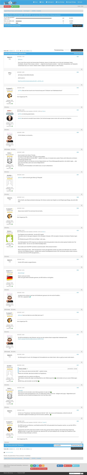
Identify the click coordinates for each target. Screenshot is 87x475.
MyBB (23, 472)
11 (22, 50)
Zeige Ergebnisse (77, 25)
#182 (78, 72)
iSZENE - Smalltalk (36, 10)
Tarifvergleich (50, 2)
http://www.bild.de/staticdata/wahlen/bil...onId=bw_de (30, 81)
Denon (43, 231)
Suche (80, 2)
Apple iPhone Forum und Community (13, 10)
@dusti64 (20, 390)
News (42, 2)
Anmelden (7, 6)
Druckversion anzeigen (9, 452)
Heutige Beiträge (71, 2)
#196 (78, 354)
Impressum (25, 465)
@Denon (20, 59)
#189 (78, 208)
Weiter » (28, 50)
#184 (78, 110)
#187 (78, 174)
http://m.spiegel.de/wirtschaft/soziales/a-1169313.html (31, 339)
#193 (78, 292)
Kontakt (60, 465)
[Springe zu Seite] (31, 51)
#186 (78, 152)
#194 (78, 312)
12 (24, 50)
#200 (78, 421)
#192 (78, 270)
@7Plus (20, 90)
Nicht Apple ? (27, 10)
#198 (78, 387)
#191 (78, 259)
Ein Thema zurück (10, 445)
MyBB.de (15, 472)
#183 (78, 87)
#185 (78, 132)
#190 (78, 230)
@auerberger (21, 273)
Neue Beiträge (60, 2)
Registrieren (16, 6)
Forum (36, 2)
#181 (78, 56)
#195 (78, 334)
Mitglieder (76, 465)
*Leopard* (44, 422)
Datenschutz (7, 466)
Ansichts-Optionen (78, 53)
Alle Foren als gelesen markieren (39, 468)
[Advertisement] (43, 37)
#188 (78, 197)
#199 (78, 410)
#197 (78, 365)
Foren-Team (68, 465)
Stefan (43, 111)
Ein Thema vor (19, 445)
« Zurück (11, 50)
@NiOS (20, 118)
